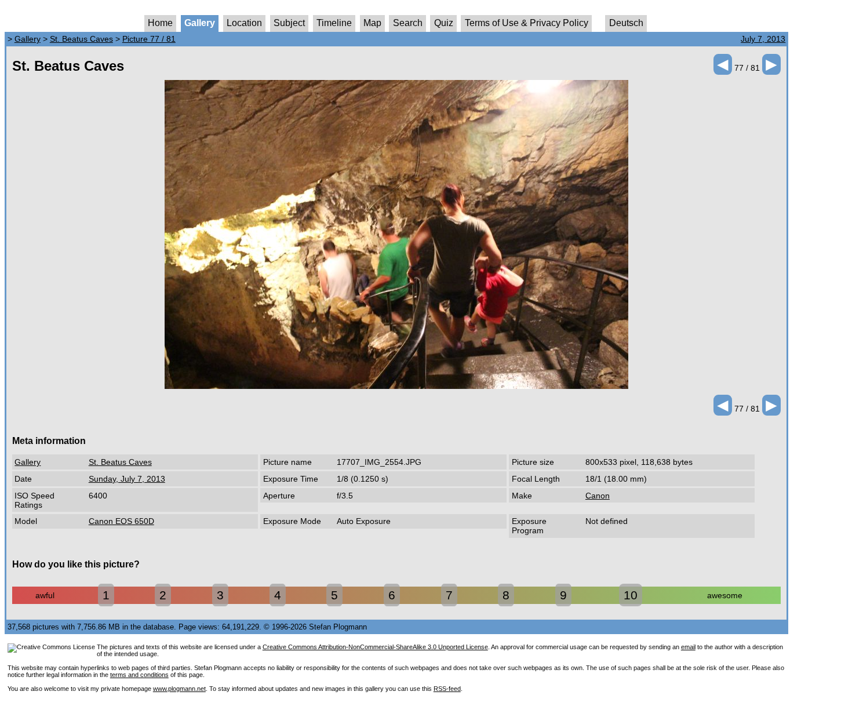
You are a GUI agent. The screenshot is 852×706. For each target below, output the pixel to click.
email (688, 646)
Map (372, 23)
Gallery (199, 23)
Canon (597, 495)
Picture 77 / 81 (149, 38)
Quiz (443, 23)
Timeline (334, 23)
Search (408, 23)
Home (160, 23)
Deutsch (626, 23)
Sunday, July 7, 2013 (127, 478)
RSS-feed (447, 688)
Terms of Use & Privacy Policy (526, 23)
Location (244, 23)
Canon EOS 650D (121, 521)
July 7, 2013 (763, 38)
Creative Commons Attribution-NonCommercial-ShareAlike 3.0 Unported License (375, 646)
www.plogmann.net (179, 688)
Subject (289, 23)
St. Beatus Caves (81, 38)
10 (631, 595)
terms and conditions (139, 674)
